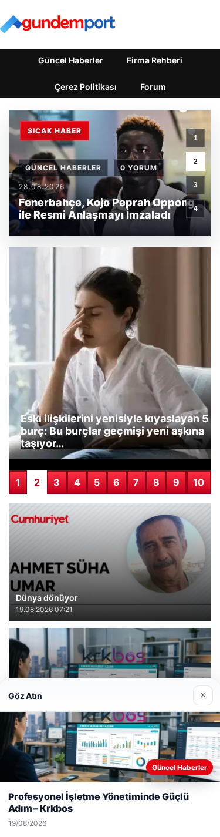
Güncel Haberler (70, 60)
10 (198, 482)
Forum (153, 87)
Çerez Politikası (86, 87)
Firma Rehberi (154, 60)
